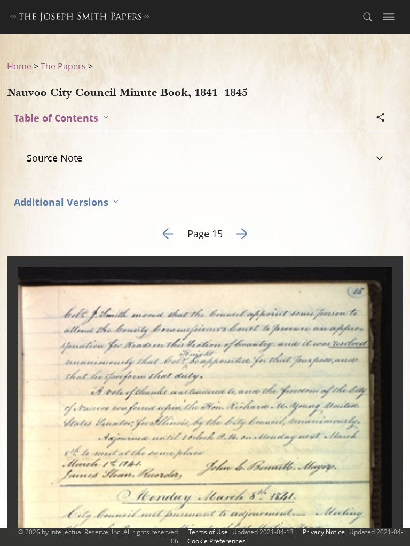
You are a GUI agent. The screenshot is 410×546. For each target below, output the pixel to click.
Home (19, 66)
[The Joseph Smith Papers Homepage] (79, 18)
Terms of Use (208, 531)
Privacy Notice (324, 531)
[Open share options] (380, 118)
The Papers (63, 66)
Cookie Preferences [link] (216, 540)
